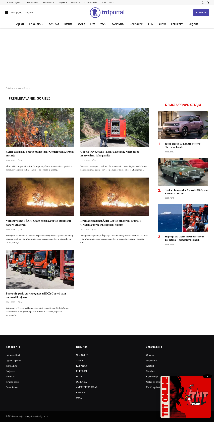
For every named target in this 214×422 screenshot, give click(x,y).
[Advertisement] (107, 57)
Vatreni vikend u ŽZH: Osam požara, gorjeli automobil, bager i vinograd (38, 222)
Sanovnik (118, 24)
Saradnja (150, 371)
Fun (150, 24)
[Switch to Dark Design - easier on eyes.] (203, 2)
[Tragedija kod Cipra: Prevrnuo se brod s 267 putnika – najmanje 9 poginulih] (183, 218)
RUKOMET (81, 371)
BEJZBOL (81, 392)
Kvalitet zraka (90, 2)
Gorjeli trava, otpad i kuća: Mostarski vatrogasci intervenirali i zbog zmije (109, 153)
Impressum (151, 360)
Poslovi (54, 24)
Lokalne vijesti (13, 2)
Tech (103, 24)
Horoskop (75, 2)
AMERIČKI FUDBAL (86, 387)
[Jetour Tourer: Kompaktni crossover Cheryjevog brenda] (183, 125)
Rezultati (177, 24)
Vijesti (20, 24)
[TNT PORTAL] (107, 12)
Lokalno (35, 24)
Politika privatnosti (155, 387)
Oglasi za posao (32, 2)
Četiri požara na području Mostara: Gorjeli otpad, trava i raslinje (40, 153)
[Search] (207, 2)
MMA (79, 397)
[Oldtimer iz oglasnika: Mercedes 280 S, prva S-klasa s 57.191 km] (183, 172)
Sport (81, 24)
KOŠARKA (81, 365)
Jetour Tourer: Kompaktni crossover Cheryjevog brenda (182, 145)
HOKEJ (79, 376)
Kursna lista (48, 2)
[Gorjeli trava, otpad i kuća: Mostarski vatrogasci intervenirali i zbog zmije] (114, 127)
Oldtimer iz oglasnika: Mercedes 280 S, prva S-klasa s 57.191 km (186, 191)
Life (92, 24)
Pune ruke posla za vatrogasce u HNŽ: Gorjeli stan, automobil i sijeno (36, 295)
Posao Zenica (108, 2)
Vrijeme (193, 24)
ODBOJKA (81, 381)
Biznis (68, 24)
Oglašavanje (152, 376)
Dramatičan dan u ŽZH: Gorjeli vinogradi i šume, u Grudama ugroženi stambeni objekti (110, 222)
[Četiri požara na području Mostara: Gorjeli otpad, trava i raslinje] (40, 127)
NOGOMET (82, 355)
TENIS (79, 360)
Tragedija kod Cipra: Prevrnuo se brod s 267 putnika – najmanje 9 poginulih (184, 238)
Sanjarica (63, 2)
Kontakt (201, 12)
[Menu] (6, 12)
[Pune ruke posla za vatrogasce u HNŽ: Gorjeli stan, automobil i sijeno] (40, 269)
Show (162, 24)
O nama (150, 355)
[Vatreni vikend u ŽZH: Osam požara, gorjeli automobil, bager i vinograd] (40, 197)
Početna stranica (13, 88)
